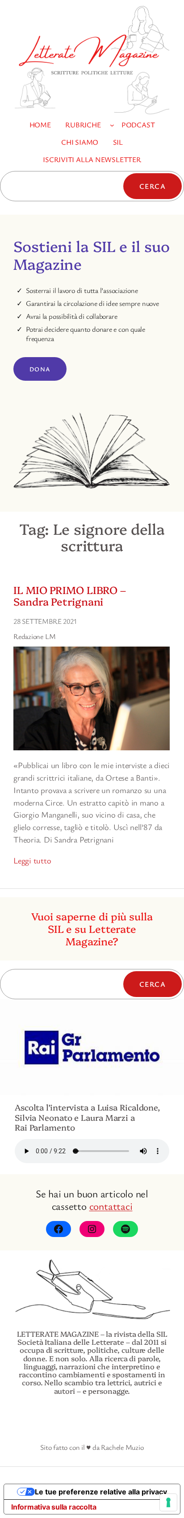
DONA (39, 369)
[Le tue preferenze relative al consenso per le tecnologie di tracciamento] (168, 1502)
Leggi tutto (32, 860)
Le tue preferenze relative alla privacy (101, 1491)
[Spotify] (125, 1229)
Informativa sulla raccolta (53, 1506)
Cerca (152, 186)
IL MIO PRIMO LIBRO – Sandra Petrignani (69, 595)
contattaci (111, 1206)
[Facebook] (58, 1229)
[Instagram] (92, 1229)
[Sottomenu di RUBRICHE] (112, 125)
